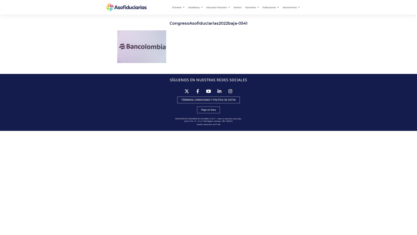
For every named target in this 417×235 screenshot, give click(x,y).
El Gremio (176, 7)
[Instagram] (230, 91)
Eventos (237, 7)
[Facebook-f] (197, 91)
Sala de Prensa (290, 7)
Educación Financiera (216, 7)
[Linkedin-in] (219, 91)
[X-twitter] (187, 91)
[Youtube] (208, 91)
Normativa (250, 7)
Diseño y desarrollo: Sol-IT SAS (208, 124)
